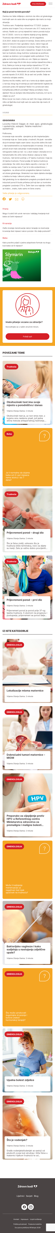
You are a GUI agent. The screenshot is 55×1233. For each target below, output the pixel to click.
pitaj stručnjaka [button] (38, 4)
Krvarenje (7, 223)
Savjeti (29, 1196)
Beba (5, 238)
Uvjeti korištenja (36, 1219)
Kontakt (16, 1219)
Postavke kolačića (35, 1224)
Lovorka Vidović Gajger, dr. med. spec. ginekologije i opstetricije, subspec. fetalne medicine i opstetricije (27, 126)
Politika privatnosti (20, 1224)
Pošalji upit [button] (27, 336)
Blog (36, 1196)
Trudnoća (11, 366)
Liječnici (20, 1196)
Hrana (5, 208)
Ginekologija (14, 644)
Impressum (24, 1219)
